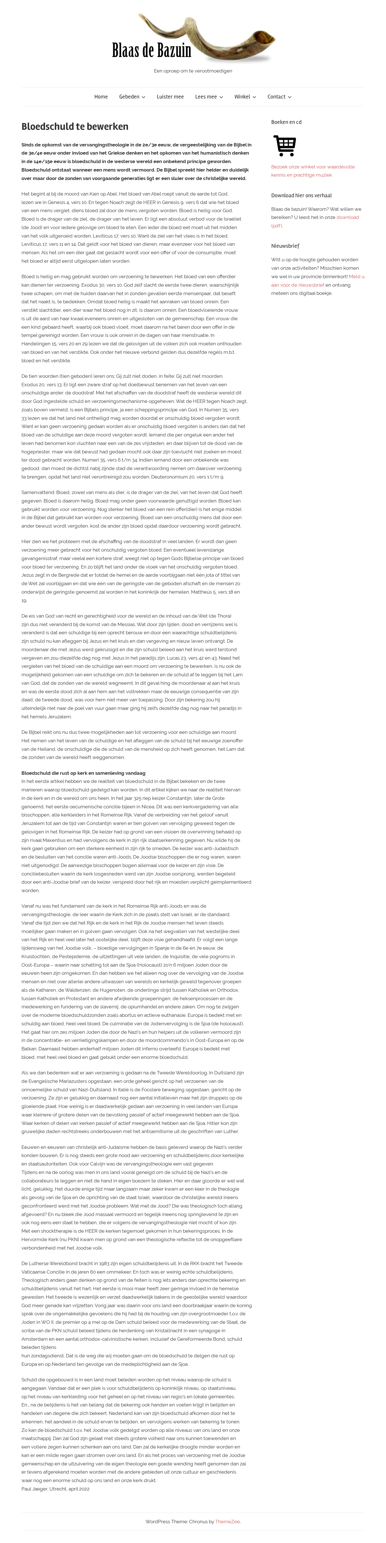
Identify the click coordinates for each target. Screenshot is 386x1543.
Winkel (242, 96)
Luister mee (170, 96)
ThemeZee (227, 1521)
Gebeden (129, 96)
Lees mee (206, 96)
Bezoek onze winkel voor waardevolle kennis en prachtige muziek (313, 171)
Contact (276, 96)
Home (101, 96)
